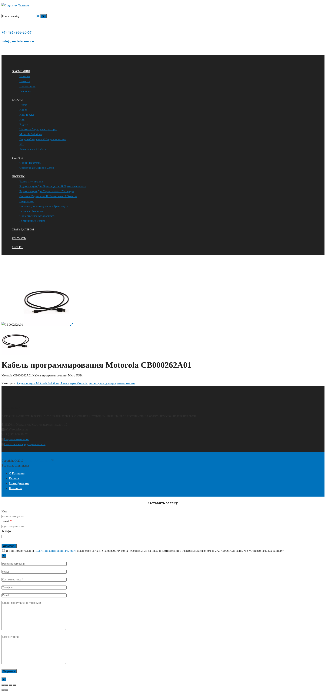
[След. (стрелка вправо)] (6, 690)
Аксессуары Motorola (81, 275)
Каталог (27, 275)
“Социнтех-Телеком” (37, 460)
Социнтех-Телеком (12, 275)
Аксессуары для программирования (113, 275)
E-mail (7, 521)
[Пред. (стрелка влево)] (3, 690)
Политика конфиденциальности (24, 444)
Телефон (7, 531)
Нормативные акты (16, 439)
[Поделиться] (10, 685)
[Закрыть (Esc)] (14, 685)
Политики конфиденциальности (55, 550)
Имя (4, 511)
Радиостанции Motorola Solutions (50, 275)
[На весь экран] (6, 685)
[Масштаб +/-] (3, 685)
